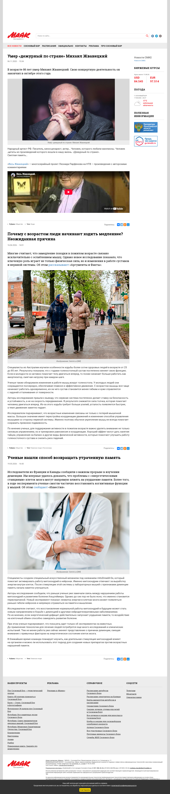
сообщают (41, 487)
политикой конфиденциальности (123, 785)
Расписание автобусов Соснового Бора (97, 691)
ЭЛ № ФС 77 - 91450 (78, 764)
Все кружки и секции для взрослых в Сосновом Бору (104, 716)
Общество (19, 224)
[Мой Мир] (128, 224)
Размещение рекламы (54, 768)
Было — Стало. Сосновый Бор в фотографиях (21, 703)
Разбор (11, 743)
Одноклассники (134, 697)
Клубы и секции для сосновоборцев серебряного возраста (104, 722)
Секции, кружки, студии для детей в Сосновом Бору (103, 710)
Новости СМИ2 (139, 61)
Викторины (13, 736)
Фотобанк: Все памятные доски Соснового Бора (22, 716)
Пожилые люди (36, 448)
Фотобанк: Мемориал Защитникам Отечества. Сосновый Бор (24, 728)
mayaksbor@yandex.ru (66, 765)
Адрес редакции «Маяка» (54, 760)
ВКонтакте (131, 694)
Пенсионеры (47, 448)
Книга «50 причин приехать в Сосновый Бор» (22, 697)
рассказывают (58, 265)
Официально (65, 46)
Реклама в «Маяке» (56, 690)
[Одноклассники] (125, 224)
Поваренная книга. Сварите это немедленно (22, 747)
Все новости (15, 46)
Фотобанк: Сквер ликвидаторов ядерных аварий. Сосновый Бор (23, 722)
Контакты (81, 46)
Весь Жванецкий (18, 164)
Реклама (94, 46)
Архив (11, 739)
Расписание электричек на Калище (104, 696)
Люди (33, 224)
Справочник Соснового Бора (100, 706)
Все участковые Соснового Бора (102, 730)
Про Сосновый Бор (111, 46)
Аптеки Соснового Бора (98, 727)
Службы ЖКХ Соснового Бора (100, 737)
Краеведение (14, 732)
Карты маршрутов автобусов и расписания (101, 701)
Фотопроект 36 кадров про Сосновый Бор (25, 709)
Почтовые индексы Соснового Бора (104, 734)
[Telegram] (121, 224)
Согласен (85, 790)
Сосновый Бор (32, 46)
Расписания (49, 46)
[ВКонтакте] (118, 224)
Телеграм (130, 690)
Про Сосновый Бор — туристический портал (25, 691)
